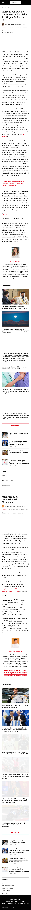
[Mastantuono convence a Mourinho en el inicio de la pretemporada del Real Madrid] (15, 742)
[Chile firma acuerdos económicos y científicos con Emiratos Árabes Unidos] (15, 297)
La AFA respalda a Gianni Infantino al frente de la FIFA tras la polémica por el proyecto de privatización (19, 443)
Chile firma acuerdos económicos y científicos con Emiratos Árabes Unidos (14, 307)
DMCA (3, 475)
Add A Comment (15, 425)
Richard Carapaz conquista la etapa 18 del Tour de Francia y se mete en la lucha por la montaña (15, 776)
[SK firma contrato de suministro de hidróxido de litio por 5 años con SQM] (15, 39)
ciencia (5, 27)
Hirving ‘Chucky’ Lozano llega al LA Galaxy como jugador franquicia (15, 706)
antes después (21, 210)
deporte (5, 509)
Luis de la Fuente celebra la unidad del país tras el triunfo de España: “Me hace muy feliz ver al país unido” (15, 800)
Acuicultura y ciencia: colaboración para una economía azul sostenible (14, 368)
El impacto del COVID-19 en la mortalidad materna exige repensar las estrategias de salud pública (15, 391)
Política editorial (6, 483)
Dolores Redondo (10, 24)
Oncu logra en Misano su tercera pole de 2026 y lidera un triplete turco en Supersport (14, 824)
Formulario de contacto (8, 478)
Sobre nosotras (6, 485)
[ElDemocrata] (15, 2)
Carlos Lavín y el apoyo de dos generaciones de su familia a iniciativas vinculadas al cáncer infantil (19, 462)
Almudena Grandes (10, 506)
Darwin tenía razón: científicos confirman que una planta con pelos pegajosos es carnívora (18, 452)
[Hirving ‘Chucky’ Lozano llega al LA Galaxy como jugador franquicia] (5, 435)
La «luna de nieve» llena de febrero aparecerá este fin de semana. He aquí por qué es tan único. (15, 330)
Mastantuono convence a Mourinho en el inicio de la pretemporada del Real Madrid (15, 753)
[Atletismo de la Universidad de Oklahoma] (15, 521)
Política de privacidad (7, 480)
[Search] (28, 2)
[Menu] (3, 2)
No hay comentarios (14, 27)
